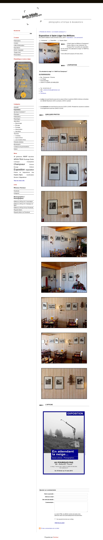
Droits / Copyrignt (18, 50)
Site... (41, 91)
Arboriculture (18, 129)
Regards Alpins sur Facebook (22, 212)
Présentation (17, 54)
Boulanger (27, 159)
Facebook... (43, 93)
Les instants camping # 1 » (59, 32)
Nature (16, 149)
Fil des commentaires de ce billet (50, 528)
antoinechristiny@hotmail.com (51, 90)
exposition (30, 170)
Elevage (17, 125)
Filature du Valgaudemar (22, 172)
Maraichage (18, 123)
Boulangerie (17, 144)
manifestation (30, 175)
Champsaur (19, 164)
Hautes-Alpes (63, 40)
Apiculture (18, 131)
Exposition (53, 40)
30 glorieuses (18, 156)
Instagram (16, 193)
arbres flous (18, 159)
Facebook (16, 191)
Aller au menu (87, 1)
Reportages (17, 119)
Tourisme (16, 133)
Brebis (32, 159)
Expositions (70, 37)
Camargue (17, 161)
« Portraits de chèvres (45, 32)
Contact (16, 43)
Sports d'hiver (19, 137)
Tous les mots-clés (19, 180)
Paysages (16, 114)
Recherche (17, 30)
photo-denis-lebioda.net (51, 10)
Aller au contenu (77, 1)
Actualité (16, 107)
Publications (17, 41)
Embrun (32, 167)
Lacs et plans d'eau (20, 139)
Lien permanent (78, 37)
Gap (33, 172)
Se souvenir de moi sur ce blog (65, 519)
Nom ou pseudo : (49, 494)
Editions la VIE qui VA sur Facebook (23, 207)
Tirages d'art (17, 52)
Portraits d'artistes (18, 142)
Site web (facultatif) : (48, 499)
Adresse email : (49, 496)
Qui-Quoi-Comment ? (19, 112)
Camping (17, 135)
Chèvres (31, 164)
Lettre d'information (19, 45)
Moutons (16, 177)
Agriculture (17, 121)
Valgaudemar (22, 177)
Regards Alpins (18, 210)
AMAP (25, 156)
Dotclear (55, 537)
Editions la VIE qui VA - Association (23, 201)
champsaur (44, 40)
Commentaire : (49, 502)
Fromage (17, 127)
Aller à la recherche (97, 1)
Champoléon (30, 161)
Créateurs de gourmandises (21, 146)
